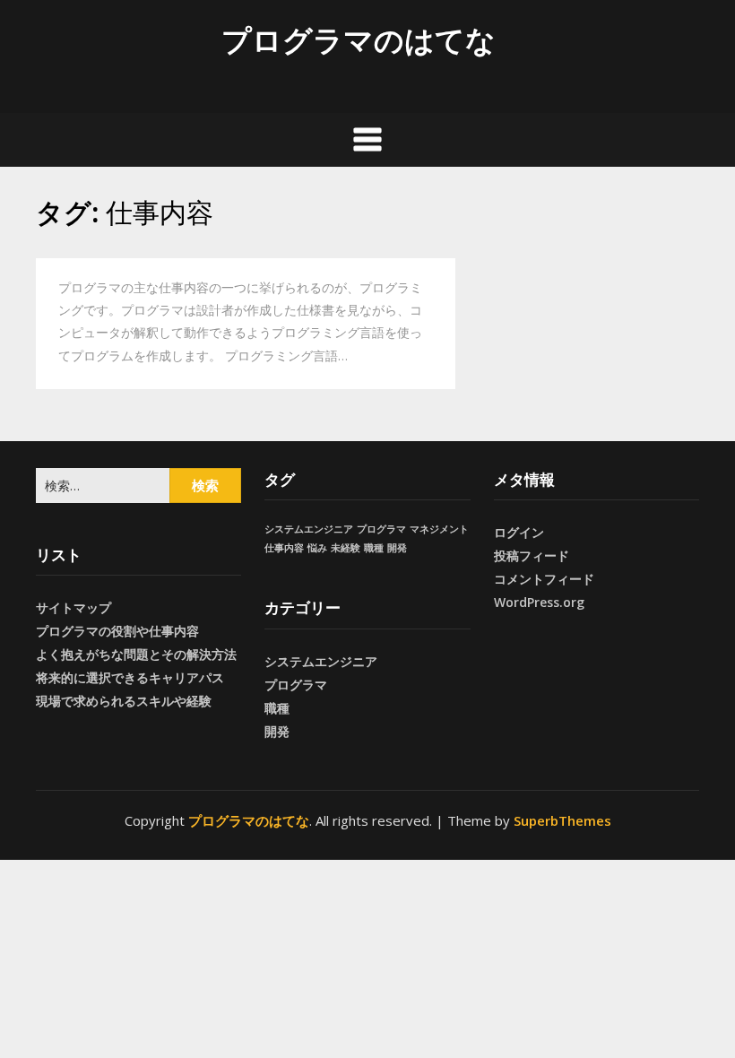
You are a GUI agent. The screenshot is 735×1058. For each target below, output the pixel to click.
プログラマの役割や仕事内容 (117, 630)
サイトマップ (73, 607)
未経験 (345, 548)
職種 (374, 548)
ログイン (519, 532)
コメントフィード (544, 578)
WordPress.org (539, 602)
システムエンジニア (308, 529)
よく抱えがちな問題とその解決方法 (136, 654)
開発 (397, 548)
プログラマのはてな (358, 40)
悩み (317, 548)
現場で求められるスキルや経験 (124, 700)
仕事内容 (284, 548)
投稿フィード (531, 555)
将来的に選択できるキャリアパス (130, 677)
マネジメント (439, 529)
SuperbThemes (562, 820)
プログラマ (381, 529)
